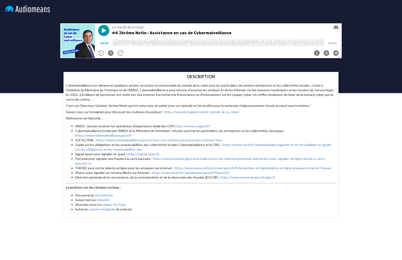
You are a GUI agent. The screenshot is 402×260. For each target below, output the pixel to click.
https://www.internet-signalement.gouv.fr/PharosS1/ (191, 173)
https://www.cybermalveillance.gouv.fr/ (103, 135)
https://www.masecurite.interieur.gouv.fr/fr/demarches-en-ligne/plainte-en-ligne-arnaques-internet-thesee (252, 168)
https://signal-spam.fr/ (143, 154)
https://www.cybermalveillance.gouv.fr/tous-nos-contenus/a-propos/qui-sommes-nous (159, 140)
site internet (104, 195)
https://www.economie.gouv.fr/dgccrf (247, 177)
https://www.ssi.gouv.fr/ (192, 126)
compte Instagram (101, 209)
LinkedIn (103, 200)
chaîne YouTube (114, 204)
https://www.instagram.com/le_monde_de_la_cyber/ (202, 112)
